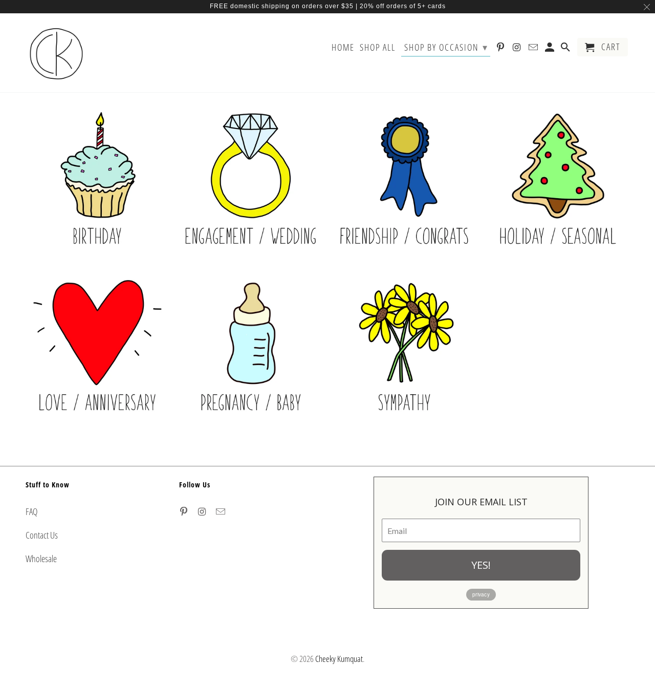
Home (343, 47)
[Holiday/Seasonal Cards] (557, 186)
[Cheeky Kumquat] (56, 52)
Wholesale (41, 558)
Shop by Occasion (446, 47)
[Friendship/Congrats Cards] (404, 186)
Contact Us (42, 535)
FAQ (31, 511)
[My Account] (550, 49)
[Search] (566, 49)
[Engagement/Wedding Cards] (250, 186)
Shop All (378, 47)
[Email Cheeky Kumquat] (221, 511)
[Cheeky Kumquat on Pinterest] (184, 511)
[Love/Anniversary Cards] (97, 352)
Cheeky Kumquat (339, 659)
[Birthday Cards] (97, 186)
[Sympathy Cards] (404, 352)
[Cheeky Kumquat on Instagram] (203, 511)
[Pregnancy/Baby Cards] (250, 352)
